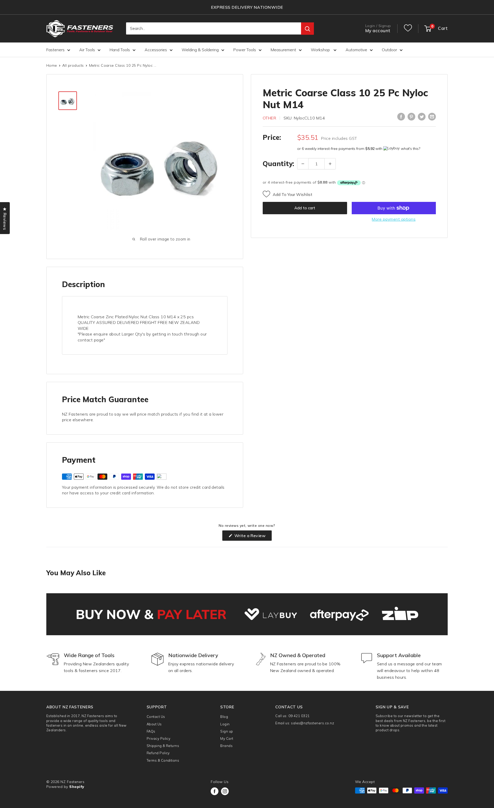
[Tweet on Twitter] (422, 117)
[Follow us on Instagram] (225, 791)
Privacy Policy (159, 738)
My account (378, 30)
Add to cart (304, 207)
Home (51, 65)
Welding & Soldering (200, 49)
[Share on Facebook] (401, 117)
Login (225, 724)
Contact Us (156, 717)
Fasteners (55, 49)
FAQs (151, 731)
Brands (226, 746)
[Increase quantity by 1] (330, 163)
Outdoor (389, 49)
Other (269, 117)
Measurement (283, 49)
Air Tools (87, 49)
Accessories (156, 49)
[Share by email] (432, 117)
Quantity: (278, 163)
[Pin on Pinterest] (411, 117)
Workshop (321, 49)
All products (73, 65)
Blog (224, 717)
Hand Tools (120, 49)
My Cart (226, 738)
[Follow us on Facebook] (214, 791)
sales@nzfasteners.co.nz (312, 723)
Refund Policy (158, 753)
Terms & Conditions (163, 760)
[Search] (307, 29)
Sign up (226, 731)
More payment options (394, 219)
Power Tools (244, 49)
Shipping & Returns (163, 746)
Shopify (76, 786)
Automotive (356, 49)
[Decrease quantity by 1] (302, 163)
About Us (154, 724)
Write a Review (252, 537)
